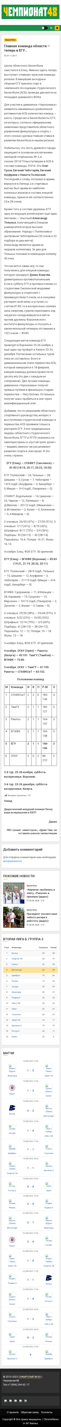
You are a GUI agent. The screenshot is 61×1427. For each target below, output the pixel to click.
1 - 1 (30, 1149)
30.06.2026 (34, 901)
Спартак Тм (17, 958)
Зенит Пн (16, 1020)
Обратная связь (30, 1412)
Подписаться (57, 28)
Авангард (16, 992)
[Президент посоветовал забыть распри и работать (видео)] (13, 917)
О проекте (13, 1412)
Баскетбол (10, 40)
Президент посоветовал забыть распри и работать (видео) (42, 917)
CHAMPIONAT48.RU (30, 1376)
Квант (15, 1036)
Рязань (15, 981)
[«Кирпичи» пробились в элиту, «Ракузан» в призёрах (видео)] (13, 893)
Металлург (17, 970)
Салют (15, 964)
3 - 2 (30, 1110)
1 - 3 (30, 1090)
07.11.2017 (12, 56)
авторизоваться (12, 861)
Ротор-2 (15, 1031)
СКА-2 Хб (16, 1003)
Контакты (47, 1412)
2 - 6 (30, 1241)
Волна (15, 953)
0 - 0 (30, 1186)
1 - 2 (30, 1319)
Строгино (16, 1014)
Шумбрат (16, 975)
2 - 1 (30, 1222)
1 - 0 (30, 1070)
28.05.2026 (34, 925)
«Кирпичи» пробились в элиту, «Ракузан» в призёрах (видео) (41, 893)
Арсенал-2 (17, 1025)
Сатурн (15, 986)
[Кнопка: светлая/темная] (44, 28)
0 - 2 (30, 1337)
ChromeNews (51, 1419)
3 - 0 (30, 1203)
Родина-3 (16, 997)
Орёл (14, 1009)
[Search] (51, 28)
